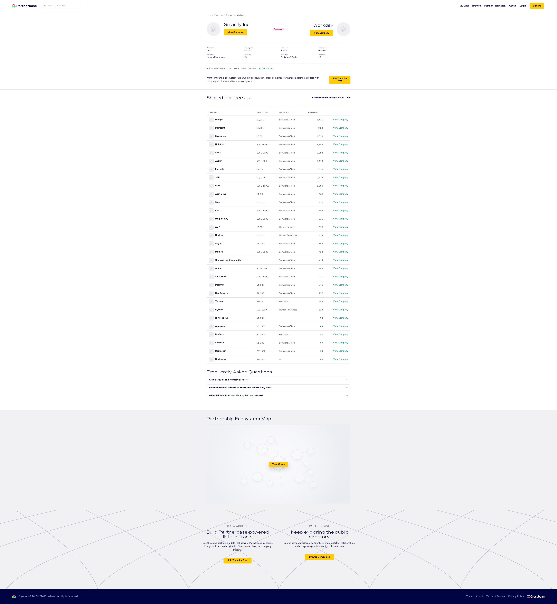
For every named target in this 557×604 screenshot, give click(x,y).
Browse (476, 6)
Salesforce (220, 136)
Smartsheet (221, 277)
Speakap (219, 343)
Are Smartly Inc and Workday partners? (228, 380)
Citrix (218, 211)
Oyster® (219, 310)
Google (219, 120)
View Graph (278, 464)
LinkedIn (219, 169)
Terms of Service (495, 596)
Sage (217, 202)
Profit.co (219, 335)
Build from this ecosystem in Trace (331, 98)
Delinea (219, 252)
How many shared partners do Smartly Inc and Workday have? (240, 388)
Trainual (219, 301)
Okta (217, 186)
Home (209, 15)
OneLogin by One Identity (228, 260)
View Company (235, 32)
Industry (210, 55)
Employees (248, 48)
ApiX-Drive (220, 194)
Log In (523, 6)
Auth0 (218, 268)
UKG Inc (219, 235)
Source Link (268, 69)
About (512, 6)
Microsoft (220, 128)
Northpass (220, 359)
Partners (210, 48)
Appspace (220, 326)
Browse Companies (319, 557)
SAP (217, 178)
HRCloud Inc (221, 318)
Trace (469, 596)
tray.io (218, 244)
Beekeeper (220, 351)
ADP (217, 227)
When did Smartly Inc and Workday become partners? (236, 396)
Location (247, 55)
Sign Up (536, 6)
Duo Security (221, 293)
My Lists (464, 6)
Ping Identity (221, 219)
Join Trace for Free (340, 80)
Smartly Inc (218, 15)
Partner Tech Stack (495, 6)
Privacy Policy (516, 596)
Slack (218, 153)
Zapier (218, 161)
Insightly (219, 285)
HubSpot (219, 144)
